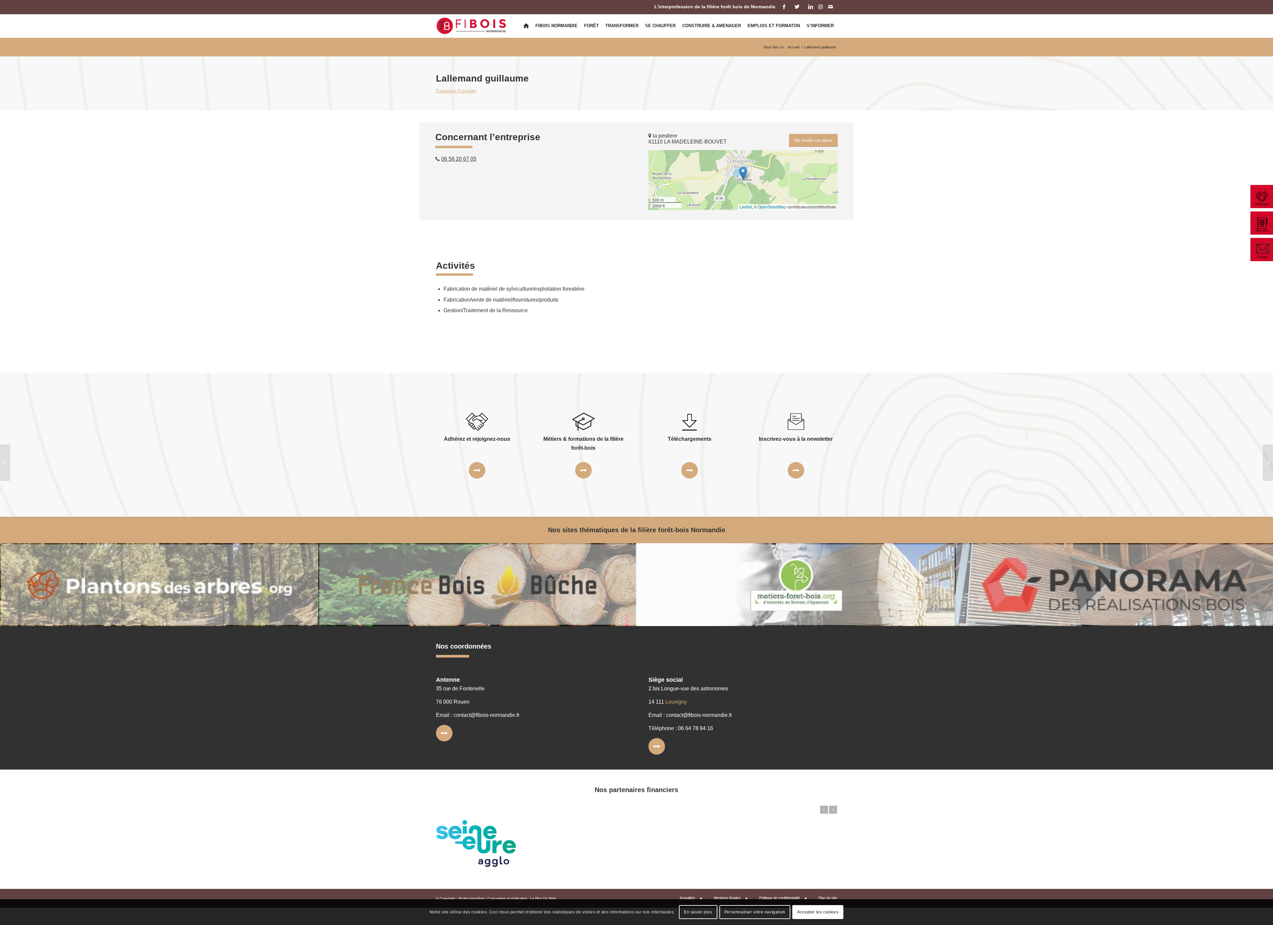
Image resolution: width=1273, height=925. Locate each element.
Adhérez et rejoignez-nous (477, 439)
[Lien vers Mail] (830, 7)
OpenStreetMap (772, 206)
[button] (743, 173)
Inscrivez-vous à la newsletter (796, 439)
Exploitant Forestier (456, 90)
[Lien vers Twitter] (797, 7)
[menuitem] (526, 25)
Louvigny (676, 702)
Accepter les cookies (817, 912)
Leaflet (746, 206)
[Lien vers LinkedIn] (810, 7)
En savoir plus (698, 912)
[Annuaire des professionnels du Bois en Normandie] (1261, 223)
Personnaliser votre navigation (754, 912)
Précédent (824, 810)
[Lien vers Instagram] (820, 7)
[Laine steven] (5, 462)
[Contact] (1261, 249)
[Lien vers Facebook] (784, 7)
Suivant (833, 810)
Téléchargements (689, 439)
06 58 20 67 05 (458, 159)
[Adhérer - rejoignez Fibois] (1261, 196)
